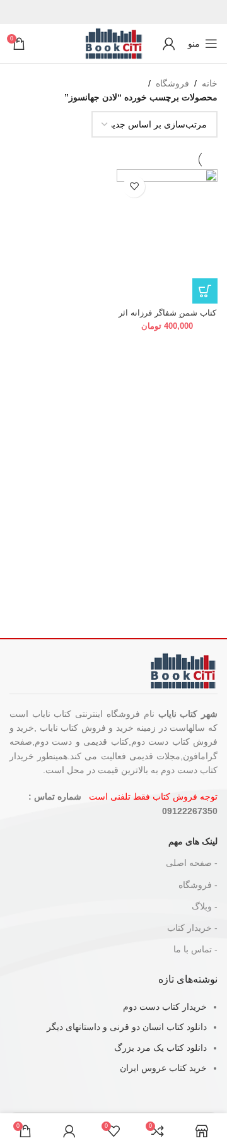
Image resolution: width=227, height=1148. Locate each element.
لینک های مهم (193, 841)
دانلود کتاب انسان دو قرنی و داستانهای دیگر (127, 1027)
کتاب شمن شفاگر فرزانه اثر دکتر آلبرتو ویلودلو (167, 318)
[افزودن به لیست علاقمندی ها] (134, 186)
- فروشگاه (198, 885)
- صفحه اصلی (192, 863)
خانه (210, 83)
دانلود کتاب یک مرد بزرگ (160, 1048)
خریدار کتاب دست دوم (165, 1007)
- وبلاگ (205, 906)
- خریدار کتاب (192, 928)
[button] (205, 291)
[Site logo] (113, 43)
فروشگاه (172, 83)
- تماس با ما (195, 949)
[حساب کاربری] (169, 43)
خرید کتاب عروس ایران (163, 1068)
